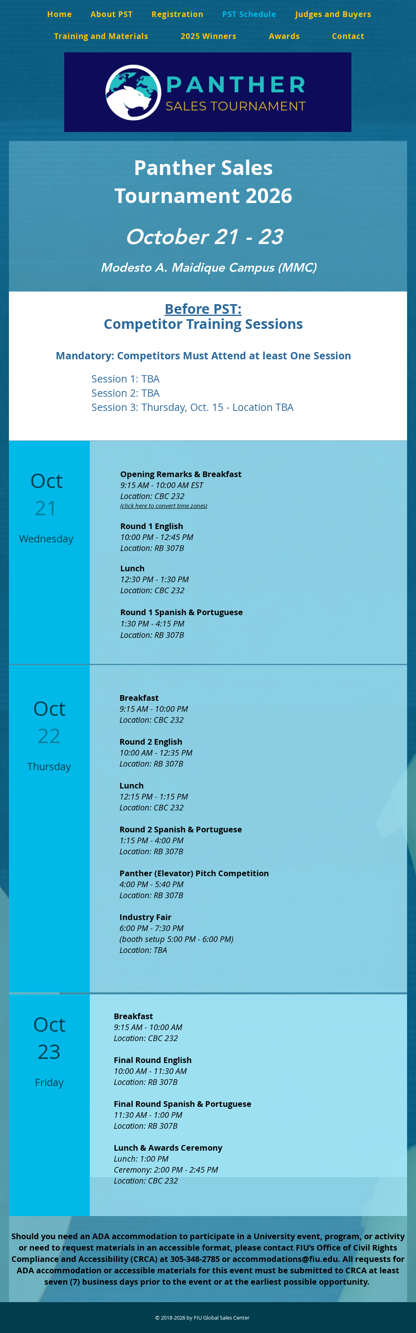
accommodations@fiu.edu (285, 1258)
